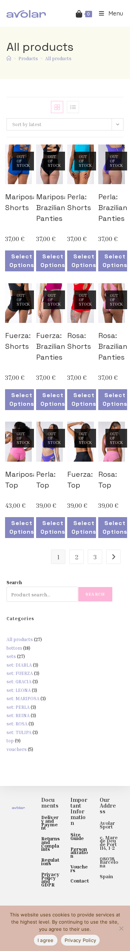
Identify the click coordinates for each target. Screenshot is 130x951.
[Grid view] (57, 107)
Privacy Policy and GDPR (50, 879)
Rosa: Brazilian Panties (112, 346)
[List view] (73, 107)
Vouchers (79, 868)
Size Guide (77, 836)
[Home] (8, 58)
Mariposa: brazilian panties (53, 207)
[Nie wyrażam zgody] (121, 928)
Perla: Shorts (79, 202)
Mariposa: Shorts (22, 202)
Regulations (50, 861)
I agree (46, 940)
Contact (79, 880)
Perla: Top (46, 480)
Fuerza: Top (80, 480)
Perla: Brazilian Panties (112, 207)
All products (58, 58)
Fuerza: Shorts (18, 341)
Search (14, 582)
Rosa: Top (107, 480)
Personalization (79, 852)
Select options (21, 261)
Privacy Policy (80, 940)
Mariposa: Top (22, 480)
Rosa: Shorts (79, 341)
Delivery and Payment (49, 822)
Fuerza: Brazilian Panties (50, 346)
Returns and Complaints (50, 843)
